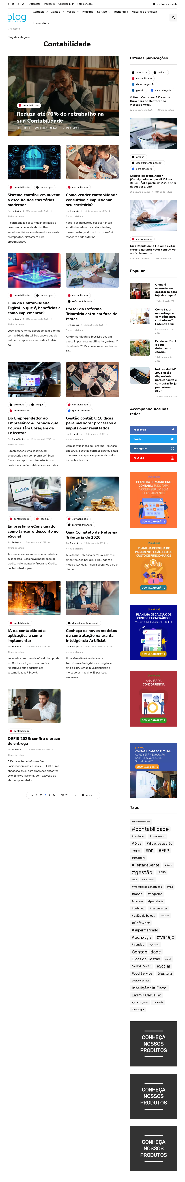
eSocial (163, 966)
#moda (137, 894)
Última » (87, 795)
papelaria (158, 1002)
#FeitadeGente (145, 865)
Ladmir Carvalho (146, 995)
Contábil (38, 12)
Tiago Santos (18, 439)
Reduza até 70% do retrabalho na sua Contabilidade (60, 117)
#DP (149, 850)
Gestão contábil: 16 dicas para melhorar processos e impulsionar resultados (91, 423)
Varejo (71, 12)
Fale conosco (85, 4)
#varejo (165, 937)
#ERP (164, 850)
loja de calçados (140, 1002)
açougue (154, 944)
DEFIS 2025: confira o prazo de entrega (34, 741)
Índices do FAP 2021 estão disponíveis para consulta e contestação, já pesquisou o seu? (166, 380)
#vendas (138, 944)
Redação (25, 127)
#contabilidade (150, 829)
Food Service (142, 973)
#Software (141, 923)
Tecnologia (120, 12)
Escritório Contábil (142, 966)
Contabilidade (146, 952)
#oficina (137, 901)
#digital (136, 850)
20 (66, 795)
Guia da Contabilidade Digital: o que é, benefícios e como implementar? (34, 308)
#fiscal (169, 865)
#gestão (142, 872)
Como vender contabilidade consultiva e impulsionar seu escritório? (92, 200)
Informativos (41, 23)
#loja (134, 879)
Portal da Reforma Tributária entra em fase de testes (91, 314)
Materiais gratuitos (144, 12)
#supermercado (145, 930)
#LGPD (162, 872)
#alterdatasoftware (141, 822)
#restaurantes (159, 908)
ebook (168, 959)
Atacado (87, 12)
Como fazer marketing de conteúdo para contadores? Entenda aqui (165, 317)
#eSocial (138, 858)
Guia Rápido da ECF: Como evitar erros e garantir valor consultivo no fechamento (153, 249)
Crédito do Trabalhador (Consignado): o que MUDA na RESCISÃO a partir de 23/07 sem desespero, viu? (153, 181)
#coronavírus (157, 836)
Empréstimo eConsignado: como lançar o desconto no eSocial (33, 531)
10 (62, 795)
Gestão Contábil (140, 980)
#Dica (136, 843)
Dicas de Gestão (146, 959)
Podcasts (49, 4)
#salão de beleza (143, 915)
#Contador (138, 836)
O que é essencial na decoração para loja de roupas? (166, 290)
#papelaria (156, 901)
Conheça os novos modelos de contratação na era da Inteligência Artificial (91, 635)
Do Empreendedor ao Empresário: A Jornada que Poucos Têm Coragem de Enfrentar (33, 426)
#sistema (164, 915)
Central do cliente (167, 4)
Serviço (102, 12)
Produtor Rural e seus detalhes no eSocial (165, 346)
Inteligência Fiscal (149, 987)
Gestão (55, 12)
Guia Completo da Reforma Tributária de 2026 (91, 535)
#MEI (170, 886)
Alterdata (34, 4)
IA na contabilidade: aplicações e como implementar (27, 635)
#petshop (138, 908)
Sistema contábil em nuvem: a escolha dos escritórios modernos (34, 200)
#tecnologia (141, 937)
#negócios (155, 894)
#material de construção (147, 886)
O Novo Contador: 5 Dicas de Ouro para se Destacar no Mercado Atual (150, 101)
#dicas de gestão (159, 843)
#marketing (148, 879)
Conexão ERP (66, 4)
